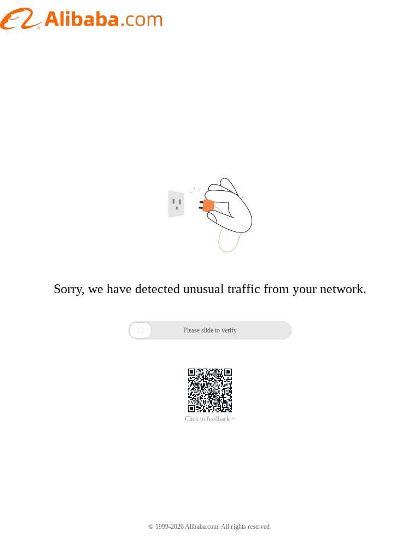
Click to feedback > (210, 419)
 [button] (141, 330)
